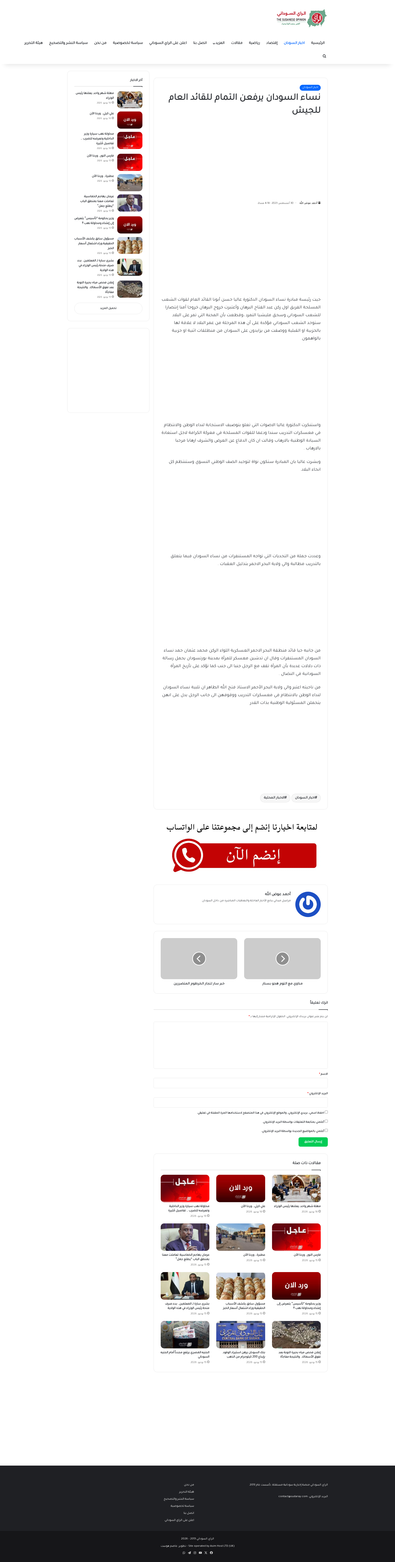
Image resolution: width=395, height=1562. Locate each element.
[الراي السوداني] (302, 18)
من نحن (100, 43)
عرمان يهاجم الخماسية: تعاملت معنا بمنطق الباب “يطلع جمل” (97, 201)
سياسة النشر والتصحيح (68, 43)
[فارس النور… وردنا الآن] (296, 1237)
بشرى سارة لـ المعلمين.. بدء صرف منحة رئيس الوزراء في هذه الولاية (95, 265)
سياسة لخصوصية (128, 43)
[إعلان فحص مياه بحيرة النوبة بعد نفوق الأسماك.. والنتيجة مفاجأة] (296, 1334)
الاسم (323, 1074)
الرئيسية (318, 43)
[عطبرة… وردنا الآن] (240, 1237)
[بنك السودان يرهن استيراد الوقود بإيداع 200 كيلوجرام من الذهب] (240, 1334)
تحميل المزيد (108, 308)
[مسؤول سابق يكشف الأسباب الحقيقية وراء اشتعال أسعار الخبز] (240, 1285)
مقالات (237, 43)
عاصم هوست (169, 1546)
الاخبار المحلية (274, 798)
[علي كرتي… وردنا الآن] (240, 1188)
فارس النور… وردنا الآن (307, 1255)
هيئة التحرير (33, 43)
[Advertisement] (286, 157)
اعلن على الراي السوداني (168, 43)
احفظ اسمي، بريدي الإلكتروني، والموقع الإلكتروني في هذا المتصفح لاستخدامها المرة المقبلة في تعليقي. (260, 1113)
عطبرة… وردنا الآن (254, 1255)
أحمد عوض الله (308, 203)
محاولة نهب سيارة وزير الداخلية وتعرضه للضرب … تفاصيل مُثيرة (97, 139)
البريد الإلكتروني (317, 1093)
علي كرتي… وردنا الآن (253, 1206)
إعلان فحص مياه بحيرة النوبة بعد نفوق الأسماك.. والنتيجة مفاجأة (95, 287)
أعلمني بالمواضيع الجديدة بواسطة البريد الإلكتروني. (292, 1131)
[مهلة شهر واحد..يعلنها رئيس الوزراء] (296, 1188)
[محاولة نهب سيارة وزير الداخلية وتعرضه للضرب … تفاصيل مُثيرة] (185, 1188)
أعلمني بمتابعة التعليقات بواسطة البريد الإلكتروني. (293, 1122)
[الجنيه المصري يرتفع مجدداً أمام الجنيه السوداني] (185, 1334)
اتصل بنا (200, 43)
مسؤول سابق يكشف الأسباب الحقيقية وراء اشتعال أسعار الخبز (94, 243)
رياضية (254, 43)
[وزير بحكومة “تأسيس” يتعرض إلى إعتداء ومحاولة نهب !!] (296, 1285)
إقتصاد (272, 43)
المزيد (220, 43)
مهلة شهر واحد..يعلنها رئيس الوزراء (297, 1206)
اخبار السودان (294, 43)
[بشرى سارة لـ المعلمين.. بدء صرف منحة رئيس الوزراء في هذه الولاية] (185, 1285)
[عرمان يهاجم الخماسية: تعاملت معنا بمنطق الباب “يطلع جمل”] (185, 1237)
